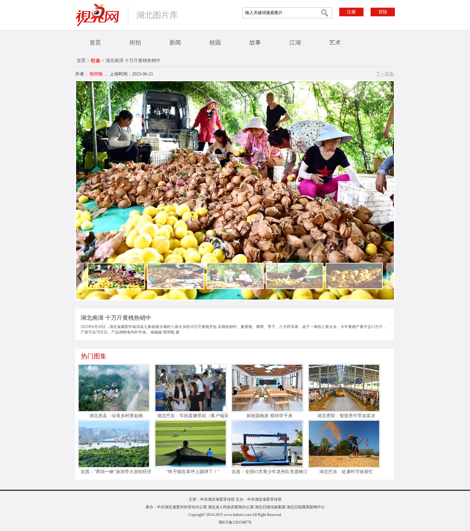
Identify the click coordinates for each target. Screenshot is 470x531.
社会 (95, 60)
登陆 (382, 12)
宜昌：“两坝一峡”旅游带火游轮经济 (116, 471)
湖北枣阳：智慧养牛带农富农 (346, 415)
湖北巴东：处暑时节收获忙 (346, 471)
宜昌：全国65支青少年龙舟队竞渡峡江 (269, 471)
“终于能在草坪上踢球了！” (192, 471)
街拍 (135, 42)
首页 (95, 42)
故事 (255, 42)
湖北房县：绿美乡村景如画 (116, 415)
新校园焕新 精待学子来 (270, 415)
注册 (351, 12)
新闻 (175, 42)
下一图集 (385, 74)
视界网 (97, 15)
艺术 (335, 42)
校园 (215, 42)
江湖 (295, 42)
